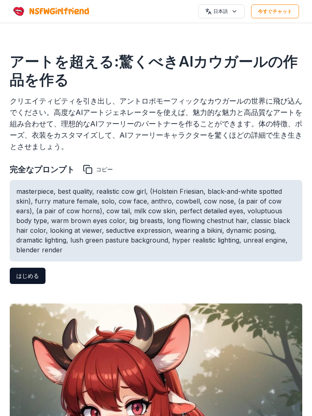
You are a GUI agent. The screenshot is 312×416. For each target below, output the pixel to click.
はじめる (27, 275)
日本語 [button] (220, 11)
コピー (104, 169)
